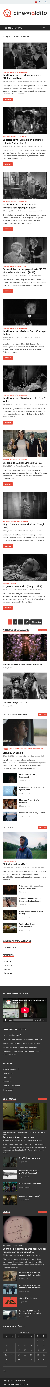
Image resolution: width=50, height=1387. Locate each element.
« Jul (4, 1371)
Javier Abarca (22, 211)
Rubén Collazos (22, 1140)
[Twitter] (42, 2)
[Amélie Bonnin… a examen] (10, 1184)
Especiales (7, 1081)
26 (19, 1359)
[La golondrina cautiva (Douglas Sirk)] (25, 567)
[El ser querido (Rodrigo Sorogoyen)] (10, 774)
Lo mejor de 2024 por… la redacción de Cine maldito (30, 1286)
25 (12, 1359)
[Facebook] (39, 2)
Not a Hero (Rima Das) (15, 864)
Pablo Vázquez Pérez (23, 466)
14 (31, 1350)
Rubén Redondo (25, 81)
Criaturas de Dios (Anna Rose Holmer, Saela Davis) (31, 887)
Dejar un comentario (39, 81)
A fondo (6, 72)
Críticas (13, 72)
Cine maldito (22, 275)
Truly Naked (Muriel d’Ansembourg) (27, 925)
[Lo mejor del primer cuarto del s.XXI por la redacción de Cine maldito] (25, 1217)
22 (38, 1355)
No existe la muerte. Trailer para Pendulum (20, 1047)
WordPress (17, 1384)
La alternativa (22, 72)
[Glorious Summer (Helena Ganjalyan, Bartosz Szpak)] (10, 899)
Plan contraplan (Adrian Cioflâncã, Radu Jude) (29, 1172)
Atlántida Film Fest (20, 748)
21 (31, 1355)
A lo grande (7, 460)
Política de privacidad (11, 1086)
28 (31, 1359)
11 (12, 1350)
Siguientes (36, 622)
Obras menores (22, 521)
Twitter (7, 969)
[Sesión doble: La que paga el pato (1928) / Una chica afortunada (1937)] (25, 250)
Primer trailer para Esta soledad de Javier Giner (21, 1043)
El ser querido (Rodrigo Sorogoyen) (28, 775)
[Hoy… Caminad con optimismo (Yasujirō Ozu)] (25, 505)
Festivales (6, 749)
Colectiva (13, 1245)
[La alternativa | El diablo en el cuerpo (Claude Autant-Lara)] (25, 120)
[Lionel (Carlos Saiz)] (25, 733)
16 (44, 1350)
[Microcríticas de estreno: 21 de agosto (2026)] (10, 787)
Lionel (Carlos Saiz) (13, 752)
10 (6, 1350)
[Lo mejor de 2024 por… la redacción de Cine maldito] (10, 1285)
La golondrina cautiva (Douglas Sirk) (22, 586)
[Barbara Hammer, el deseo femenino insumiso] (25, 647)
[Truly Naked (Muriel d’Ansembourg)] (10, 924)
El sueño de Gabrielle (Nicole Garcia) (22, 462)
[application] (25, 1010)
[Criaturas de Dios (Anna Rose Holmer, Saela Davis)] (10, 886)
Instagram (8, 973)
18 (12, 1355)
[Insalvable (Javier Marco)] (10, 1196)
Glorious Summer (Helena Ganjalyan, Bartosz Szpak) (30, 899)
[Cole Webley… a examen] (10, 1158)
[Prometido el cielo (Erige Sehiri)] (10, 813)
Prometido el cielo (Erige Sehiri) (32, 813)
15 (38, 1350)
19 (19, 1355)
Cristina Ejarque (23, 756)
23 (44, 1355)
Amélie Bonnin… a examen (30, 1183)
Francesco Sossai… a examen (18, 1137)
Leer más (7, 99)
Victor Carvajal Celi (25, 337)
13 (25, 1350)
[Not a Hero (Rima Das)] (25, 846)
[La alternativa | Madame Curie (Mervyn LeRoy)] (25, 312)
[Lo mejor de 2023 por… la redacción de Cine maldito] (10, 1311)
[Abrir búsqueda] (44, 28)
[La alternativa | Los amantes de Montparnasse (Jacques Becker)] (25, 185)
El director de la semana (27, 1132)
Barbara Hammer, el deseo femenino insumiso (23, 664)
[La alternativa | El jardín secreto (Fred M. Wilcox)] (25, 378)
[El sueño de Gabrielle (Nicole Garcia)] (25, 443)
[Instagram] (45, 2)
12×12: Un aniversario (28, 1298)
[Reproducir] (6, 1020)
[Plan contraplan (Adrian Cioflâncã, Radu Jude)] (10, 1171)
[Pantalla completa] (44, 1020)
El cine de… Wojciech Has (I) (15, 702)
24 (6, 1359)
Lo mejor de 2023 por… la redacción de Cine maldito (30, 1312)
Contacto (7, 1077)
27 (25, 1359)
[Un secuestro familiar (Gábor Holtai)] (10, 911)
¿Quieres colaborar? (11, 1069)
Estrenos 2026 (10, 947)
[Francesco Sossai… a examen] (25, 1104)
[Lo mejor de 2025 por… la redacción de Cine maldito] (10, 1273)
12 (19, 1350)
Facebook (8, 965)
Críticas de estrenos (20, 460)
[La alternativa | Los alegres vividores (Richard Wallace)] (25, 56)
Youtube (7, 961)
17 (27, 622)
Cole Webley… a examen (29, 1158)
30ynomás (6, 1132)
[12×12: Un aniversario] (10, 1298)
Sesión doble (21, 266)
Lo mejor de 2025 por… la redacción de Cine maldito (30, 1273)
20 (25, 1355)
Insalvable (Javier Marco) (29, 1196)
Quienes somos (9, 1090)
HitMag (25, 1384)
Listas (20, 1245)
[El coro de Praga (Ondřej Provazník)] (10, 800)
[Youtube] (36, 2)
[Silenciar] (40, 1020)
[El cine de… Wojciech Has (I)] (25, 686)
